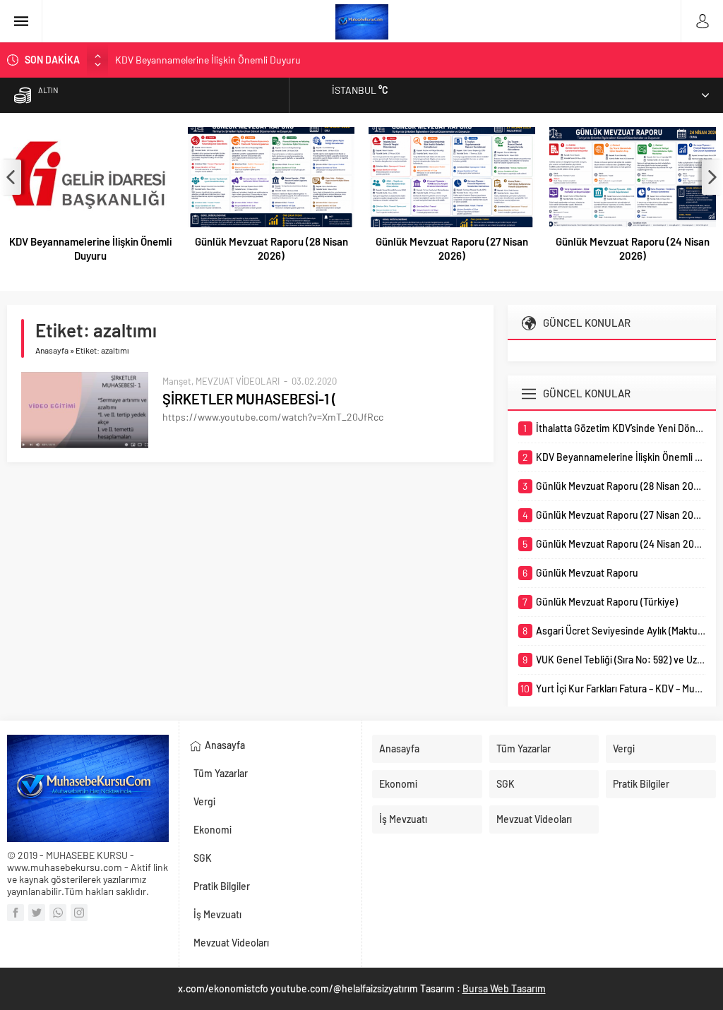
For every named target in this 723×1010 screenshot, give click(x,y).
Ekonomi (212, 830)
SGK (202, 858)
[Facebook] (15, 912)
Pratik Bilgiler (221, 886)
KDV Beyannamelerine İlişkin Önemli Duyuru (208, 60)
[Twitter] (36, 912)
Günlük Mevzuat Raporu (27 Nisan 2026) (452, 248)
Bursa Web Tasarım (504, 988)
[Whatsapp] (57, 912)
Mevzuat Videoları (231, 943)
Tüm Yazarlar (220, 773)
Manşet (176, 381)
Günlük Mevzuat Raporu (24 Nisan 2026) (633, 248)
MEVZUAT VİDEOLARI (238, 381)
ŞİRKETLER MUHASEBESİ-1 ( (249, 398)
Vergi (204, 801)
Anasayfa (51, 350)
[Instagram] (79, 912)
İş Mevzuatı (217, 914)
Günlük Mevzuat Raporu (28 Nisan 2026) (271, 248)
